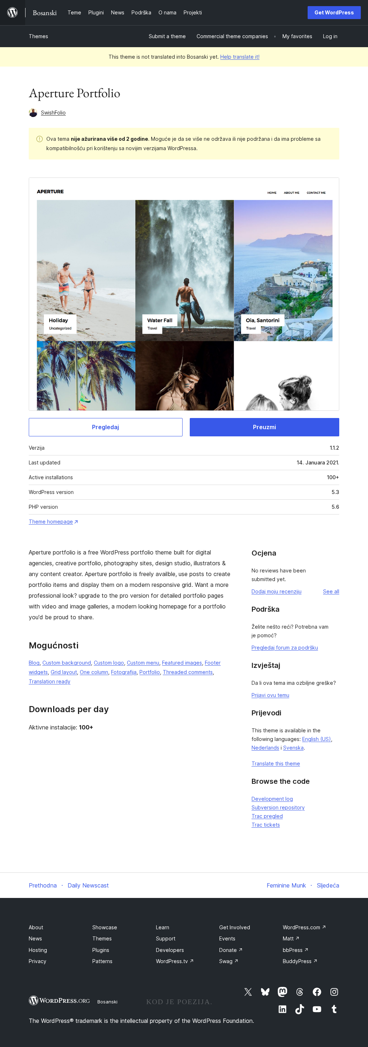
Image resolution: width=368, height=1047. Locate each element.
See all (331, 591)
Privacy (37, 961)
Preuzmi (264, 427)
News (35, 938)
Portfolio (149, 672)
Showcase (104, 927)
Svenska (293, 748)
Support (165, 938)
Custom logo (109, 663)
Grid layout (64, 672)
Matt (291, 938)
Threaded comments (188, 672)
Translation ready (49, 681)
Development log (272, 799)
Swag (229, 961)
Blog (34, 663)
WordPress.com (304, 927)
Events (227, 938)
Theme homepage (51, 521)
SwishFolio (53, 112)
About (36, 927)
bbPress (296, 950)
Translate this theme (276, 763)
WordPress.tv (175, 961)
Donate (231, 950)
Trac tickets (266, 825)
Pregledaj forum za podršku (285, 647)
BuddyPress (300, 961)
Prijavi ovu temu (270, 695)
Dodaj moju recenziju (277, 591)
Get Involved (234, 927)
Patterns (102, 961)
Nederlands (265, 748)
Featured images (182, 663)
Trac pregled (267, 816)
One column (94, 672)
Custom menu (143, 663)
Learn (162, 927)
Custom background (66, 663)
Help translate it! (239, 57)
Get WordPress (334, 12)
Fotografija (124, 672)
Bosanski (107, 1002)
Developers (170, 950)
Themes (38, 36)
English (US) (316, 739)
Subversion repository (278, 807)
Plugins (100, 950)
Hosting (38, 950)
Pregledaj (105, 427)
